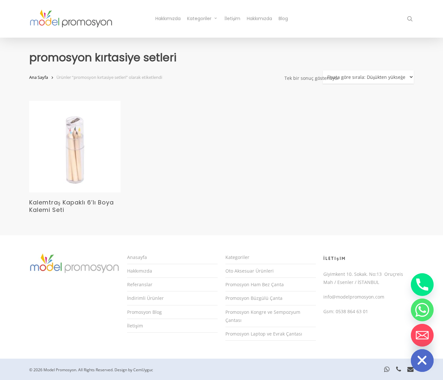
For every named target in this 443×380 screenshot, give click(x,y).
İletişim (135, 326)
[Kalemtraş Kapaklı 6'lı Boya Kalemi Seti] (75, 146)
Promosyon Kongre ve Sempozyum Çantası (262, 316)
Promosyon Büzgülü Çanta (253, 298)
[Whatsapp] (422, 310)
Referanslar (139, 284)
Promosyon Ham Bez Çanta (254, 284)
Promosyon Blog (144, 312)
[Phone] (422, 284)
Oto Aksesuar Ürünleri (249, 271)
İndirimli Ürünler (145, 298)
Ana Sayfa (38, 77)
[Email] (422, 335)
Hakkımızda (139, 271)
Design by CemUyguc (133, 370)
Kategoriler (237, 257)
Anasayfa (137, 257)
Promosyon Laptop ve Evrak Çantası (263, 334)
